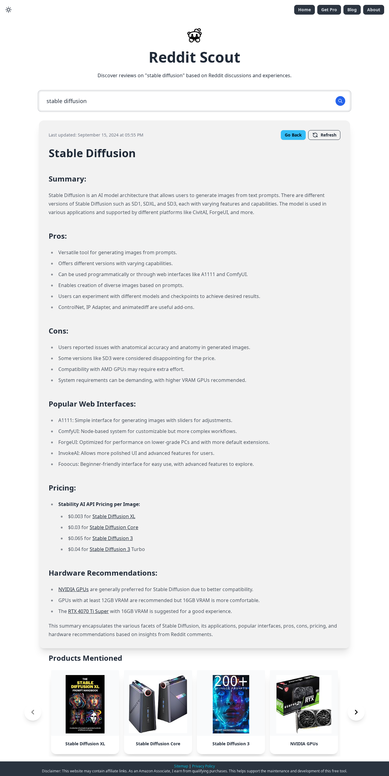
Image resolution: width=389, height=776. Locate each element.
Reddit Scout (194, 57)
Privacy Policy (203, 766)
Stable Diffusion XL (113, 516)
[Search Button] (340, 101)
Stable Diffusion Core (114, 527)
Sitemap (181, 766)
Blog (352, 9)
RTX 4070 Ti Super (88, 611)
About (373, 9)
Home (304, 9)
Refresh (328, 135)
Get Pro (329, 9)
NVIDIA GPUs (73, 589)
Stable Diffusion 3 (112, 538)
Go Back (293, 135)
